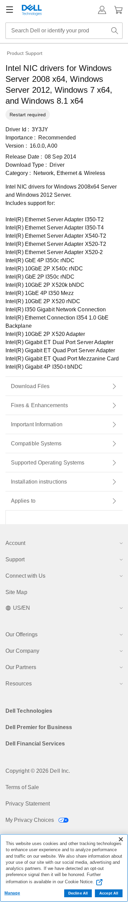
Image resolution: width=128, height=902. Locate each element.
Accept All (108, 893)
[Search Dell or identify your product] (114, 31)
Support (15, 559)
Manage (12, 893)
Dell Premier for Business (38, 727)
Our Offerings (21, 634)
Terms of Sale (22, 787)
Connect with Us (25, 576)
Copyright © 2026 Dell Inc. (37, 771)
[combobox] (64, 31)
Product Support (24, 53)
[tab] (64, 386)
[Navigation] (9, 9)
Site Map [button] (16, 592)
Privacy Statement (27, 804)
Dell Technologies (28, 711)
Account (15, 543)
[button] (102, 10)
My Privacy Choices (30, 820)
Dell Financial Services (35, 743)
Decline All (78, 893)
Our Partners (20, 667)
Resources (18, 683)
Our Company (22, 651)
